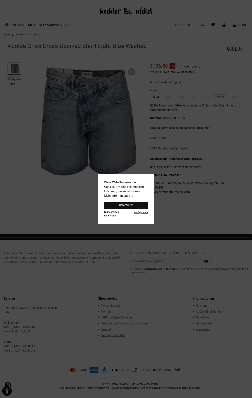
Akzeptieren (126, 205)
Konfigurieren (141, 212)
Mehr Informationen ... (118, 195)
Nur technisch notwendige (111, 214)
